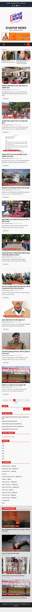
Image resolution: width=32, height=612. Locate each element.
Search (5, 406)
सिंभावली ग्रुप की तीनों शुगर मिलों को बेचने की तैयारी (16, 177)
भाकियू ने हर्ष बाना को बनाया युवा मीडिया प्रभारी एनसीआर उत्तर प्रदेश (16, 144)
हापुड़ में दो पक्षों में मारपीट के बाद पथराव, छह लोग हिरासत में (13, 426)
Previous (5, 400)
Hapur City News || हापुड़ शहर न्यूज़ (14, 81)
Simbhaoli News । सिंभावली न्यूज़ (13, 184)
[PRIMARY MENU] (4, 44)
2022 (3, 453)
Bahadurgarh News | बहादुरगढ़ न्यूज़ (10, 468)
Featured (5, 81)
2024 (3, 448)
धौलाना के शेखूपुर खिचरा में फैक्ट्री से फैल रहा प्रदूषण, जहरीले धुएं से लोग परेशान (16, 519)
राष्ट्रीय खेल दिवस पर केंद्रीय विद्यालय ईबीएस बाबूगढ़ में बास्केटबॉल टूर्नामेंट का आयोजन (16, 242)
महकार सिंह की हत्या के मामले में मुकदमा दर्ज (16, 309)
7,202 (27, 400)
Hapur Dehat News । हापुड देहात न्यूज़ (10, 487)
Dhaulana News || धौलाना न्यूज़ (9, 471)
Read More (6, 98)
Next (16, 402)
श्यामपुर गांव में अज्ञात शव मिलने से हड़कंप (9, 421)
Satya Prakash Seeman (8, 124)
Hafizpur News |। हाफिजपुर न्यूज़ (9, 482)
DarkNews (24, 604)
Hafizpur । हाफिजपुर (6, 479)
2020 (3, 458)
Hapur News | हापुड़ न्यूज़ (7, 489)
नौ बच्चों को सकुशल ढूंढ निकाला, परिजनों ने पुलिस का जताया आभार (16, 341)
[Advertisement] (16, 36)
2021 (3, 456)
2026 (3, 442)
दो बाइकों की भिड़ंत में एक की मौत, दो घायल (10, 429)
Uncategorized (5, 500)
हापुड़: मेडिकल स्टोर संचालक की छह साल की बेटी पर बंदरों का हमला (16, 209)
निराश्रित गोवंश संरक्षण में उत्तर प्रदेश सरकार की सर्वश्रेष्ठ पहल (16, 75)
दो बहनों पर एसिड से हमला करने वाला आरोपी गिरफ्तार (11, 424)
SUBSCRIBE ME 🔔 (28, 44)
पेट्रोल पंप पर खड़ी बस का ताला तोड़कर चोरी (16, 374)
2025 (3, 445)
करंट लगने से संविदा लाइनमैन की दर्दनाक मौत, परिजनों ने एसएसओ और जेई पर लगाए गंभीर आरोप (16, 276)
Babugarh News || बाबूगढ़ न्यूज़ (8, 117)
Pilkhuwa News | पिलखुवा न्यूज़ (9, 495)
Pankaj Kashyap (6, 89)
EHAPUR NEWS (16, 28)
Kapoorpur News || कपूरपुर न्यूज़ (9, 492)
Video (3, 503)
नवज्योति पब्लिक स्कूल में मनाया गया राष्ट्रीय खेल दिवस (16, 110)
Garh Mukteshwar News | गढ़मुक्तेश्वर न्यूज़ (15, 316)
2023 (3, 450)
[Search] (24, 44)
